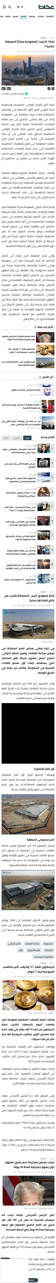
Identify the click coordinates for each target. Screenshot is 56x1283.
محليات (41, 16)
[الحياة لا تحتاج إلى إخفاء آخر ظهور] (48, 389)
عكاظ (50, 37)
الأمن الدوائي (14, 944)
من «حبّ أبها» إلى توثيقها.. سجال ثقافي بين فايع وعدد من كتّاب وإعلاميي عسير (21, 423)
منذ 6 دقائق (35, 394)
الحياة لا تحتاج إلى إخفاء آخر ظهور (26, 390)
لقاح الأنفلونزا (33, 950)
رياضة (8, 16)
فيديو (15, 16)
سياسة (32, 16)
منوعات (31, 474)
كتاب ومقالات (33, 385)
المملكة (49, 950)
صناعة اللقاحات (32, 944)
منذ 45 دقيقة (34, 411)
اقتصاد (23, 16)
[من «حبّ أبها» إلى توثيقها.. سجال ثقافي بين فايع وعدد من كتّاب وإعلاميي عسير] (48, 422)
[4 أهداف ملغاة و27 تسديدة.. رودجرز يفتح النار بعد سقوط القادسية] (48, 406)
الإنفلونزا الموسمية (43, 957)
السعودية (48, 944)
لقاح (21, 950)
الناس (32, 460)
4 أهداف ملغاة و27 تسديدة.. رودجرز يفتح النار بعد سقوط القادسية (21, 406)
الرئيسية (50, 16)
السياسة (31, 518)
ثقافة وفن (30, 445)
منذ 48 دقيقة (34, 427)
